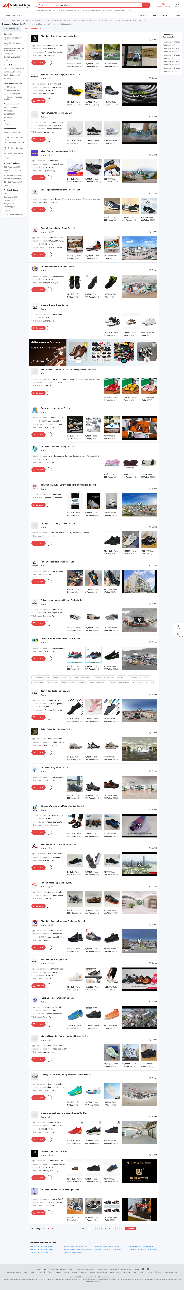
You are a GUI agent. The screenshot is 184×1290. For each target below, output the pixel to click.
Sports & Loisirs (12, 57)
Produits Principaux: (39, 49)
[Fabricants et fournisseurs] (16, 5)
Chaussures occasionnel (142, 682)
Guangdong (11, 197)
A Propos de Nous (41, 1269)
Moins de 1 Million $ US (12, 133)
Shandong (9, 207)
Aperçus (136, 1269)
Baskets (121, 677)
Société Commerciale (14, 68)
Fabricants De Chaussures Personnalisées (77, 1249)
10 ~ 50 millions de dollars (14, 144)
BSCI (7, 120)
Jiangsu (9, 203)
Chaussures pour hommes (139, 677)
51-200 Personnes (13, 175)
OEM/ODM (10, 87)
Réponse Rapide (12, 90)
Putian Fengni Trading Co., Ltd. (54, 959)
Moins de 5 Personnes (12, 171)
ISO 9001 (9, 111)
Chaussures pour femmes (119, 682)
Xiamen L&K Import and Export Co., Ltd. (58, 844)
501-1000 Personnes (13, 182)
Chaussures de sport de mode (72, 682)
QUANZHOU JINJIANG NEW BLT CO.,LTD (62, 638)
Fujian (8, 193)
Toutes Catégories (13, 15)
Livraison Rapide (13, 93)
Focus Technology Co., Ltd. (91, 1277)
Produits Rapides (125, 1269)
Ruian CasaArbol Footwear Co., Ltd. (57, 729)
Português (83, 1272)
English (25, 1272)
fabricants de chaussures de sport (64, 10)
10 (43, 1229)
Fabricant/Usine (12, 72)
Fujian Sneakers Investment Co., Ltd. (57, 997)
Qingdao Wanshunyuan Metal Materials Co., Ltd (62, 806)
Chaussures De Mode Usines (72, 1253)
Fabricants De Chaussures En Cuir (41, 1246)
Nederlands (127, 1272)
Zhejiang (9, 200)
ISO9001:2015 (11, 107)
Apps (165, 15)
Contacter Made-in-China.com (107, 1269)
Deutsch (74, 1272)
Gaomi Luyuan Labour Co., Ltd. (55, 1151)
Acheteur (140, 15)
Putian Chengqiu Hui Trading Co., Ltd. (57, 561)
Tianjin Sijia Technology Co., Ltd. (55, 691)
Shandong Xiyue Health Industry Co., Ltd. (59, 36)
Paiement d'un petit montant (13, 98)
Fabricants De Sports (171, 71)
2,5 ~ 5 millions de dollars (13, 149)
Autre (7, 78)
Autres (8, 117)
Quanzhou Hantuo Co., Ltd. (56, 408)
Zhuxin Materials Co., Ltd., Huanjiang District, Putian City (69, 369)
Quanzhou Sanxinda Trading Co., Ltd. (57, 446)
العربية (118, 1272)
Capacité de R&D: (38, 90)
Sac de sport (52, 682)
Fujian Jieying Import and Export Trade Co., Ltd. (62, 600)
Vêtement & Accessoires (13, 39)
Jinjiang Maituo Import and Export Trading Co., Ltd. (64, 1113)
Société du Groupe (12, 75)
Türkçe (150, 1272)
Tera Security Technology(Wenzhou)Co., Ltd (60, 74)
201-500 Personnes (13, 179)
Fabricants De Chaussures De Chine (42, 1249)
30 (48, 1229)
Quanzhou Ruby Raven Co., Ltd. (55, 767)
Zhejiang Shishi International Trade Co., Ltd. (60, 189)
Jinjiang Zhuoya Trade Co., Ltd (54, 305)
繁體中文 (42, 1272)
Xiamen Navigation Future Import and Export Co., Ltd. (65, 1036)
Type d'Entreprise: (38, 45)
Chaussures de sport (41, 677)
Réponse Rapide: (37, 52)
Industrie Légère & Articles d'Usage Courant (14, 49)
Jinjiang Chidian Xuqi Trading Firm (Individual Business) (66, 1074)
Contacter (40, 62)
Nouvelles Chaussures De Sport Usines (108, 1249)
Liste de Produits (11, 29)
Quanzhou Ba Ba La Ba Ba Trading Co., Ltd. (60, 1189)
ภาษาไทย (142, 1272)
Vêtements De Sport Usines (39, 1253)
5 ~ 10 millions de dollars (13, 154)
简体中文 (34, 1272)
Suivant (129, 1228)
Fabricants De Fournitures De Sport (107, 1246)
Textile (8, 53)
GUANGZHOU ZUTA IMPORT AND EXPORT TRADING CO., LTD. (68, 485)
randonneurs (38, 682)
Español (66, 1272)
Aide (155, 15)
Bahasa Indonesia (171, 1272)
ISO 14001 (10, 114)
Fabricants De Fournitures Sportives (75, 1246)
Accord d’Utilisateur (66, 1269)
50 (53, 1229)
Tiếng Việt (158, 1272)
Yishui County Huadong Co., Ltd (58, 151)
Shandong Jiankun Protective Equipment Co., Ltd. (63, 921)
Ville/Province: (36, 55)
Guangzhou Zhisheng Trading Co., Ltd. (58, 523)
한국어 (111, 1272)
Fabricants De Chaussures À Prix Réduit (141, 1246)
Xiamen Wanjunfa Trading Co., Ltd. (56, 112)
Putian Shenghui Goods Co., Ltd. (58, 228)
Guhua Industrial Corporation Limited (57, 266)
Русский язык (102, 1272)
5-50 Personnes (12, 167)
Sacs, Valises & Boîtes (12, 44)
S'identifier (177, 6)
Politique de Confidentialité (85, 1269)
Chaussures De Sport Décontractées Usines (142, 1249)
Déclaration (54, 1269)
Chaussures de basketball (104, 677)
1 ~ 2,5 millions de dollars (13, 138)
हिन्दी (135, 1272)
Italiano (92, 1272)
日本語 (50, 1272)
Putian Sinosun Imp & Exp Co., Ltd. (56, 882)
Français (58, 1272)
